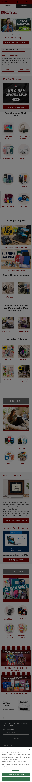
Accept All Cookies (16, 779)
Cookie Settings (16, 770)
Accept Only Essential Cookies (16, 774)
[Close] (30, 750)
